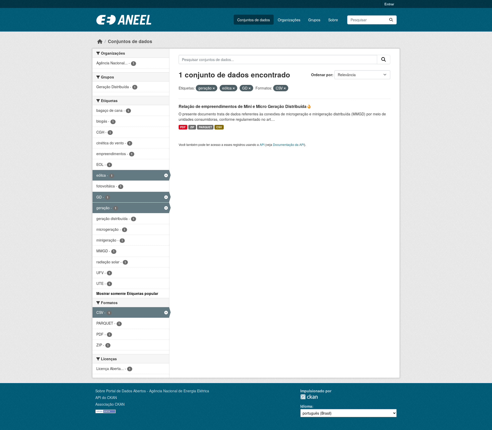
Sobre (333, 19)
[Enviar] (391, 19)
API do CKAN (106, 397)
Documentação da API (288, 144)
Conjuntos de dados (253, 19)
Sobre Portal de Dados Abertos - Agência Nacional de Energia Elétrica (152, 390)
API (262, 144)
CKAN (309, 396)
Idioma (306, 406)
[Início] (99, 41)
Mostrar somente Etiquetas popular (127, 293)
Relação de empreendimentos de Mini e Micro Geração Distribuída (243, 106)
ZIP (192, 127)
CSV (219, 127)
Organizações (289, 19)
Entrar (389, 4)
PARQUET (205, 127)
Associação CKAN (110, 404)
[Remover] (214, 88)
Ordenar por (321, 74)
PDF (183, 127)
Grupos (314, 19)
